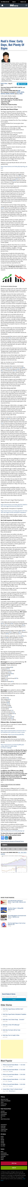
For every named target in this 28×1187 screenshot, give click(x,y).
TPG (10, 715)
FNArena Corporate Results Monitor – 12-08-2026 (14, 1074)
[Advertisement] (14, 23)
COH (7, 369)
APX (24, 630)
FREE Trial (14, 1163)
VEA (13, 716)
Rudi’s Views (3, 1130)
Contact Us (3, 1105)
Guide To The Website (5, 1100)
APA (9, 675)
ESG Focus (3, 1115)
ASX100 (3, 93)
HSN (23, 625)
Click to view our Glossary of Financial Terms (12, 841)
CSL (2, 423)
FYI (1, 1117)
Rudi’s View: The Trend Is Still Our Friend (11, 1030)
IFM (12, 623)
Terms (2, 1102)
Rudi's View (4, 83)
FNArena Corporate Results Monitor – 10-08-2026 (14, 1084)
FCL (20, 633)
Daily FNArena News (5, 1119)
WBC (12, 673)
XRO (22, 636)
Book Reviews (4, 1112)
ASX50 (22, 92)
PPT (8, 669)
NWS (2, 208)
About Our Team (4, 1099)
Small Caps (3, 1126)
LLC (12, 710)
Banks (2, 1151)
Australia (11, 1066)
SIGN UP (14, 1168)
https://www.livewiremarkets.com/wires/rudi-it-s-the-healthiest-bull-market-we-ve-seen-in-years (13, 731)
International (4, 1124)
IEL (2, 370)
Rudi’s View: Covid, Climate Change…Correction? (13, 1019)
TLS (6, 676)
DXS (6, 680)
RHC (9, 418)
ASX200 (7, 93)
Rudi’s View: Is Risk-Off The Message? (11, 1025)
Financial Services (4, 1154)
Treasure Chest (4, 1129)
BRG (23, 367)
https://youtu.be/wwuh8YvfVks (16, 734)
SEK (10, 338)
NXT (2, 623)
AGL (9, 699)
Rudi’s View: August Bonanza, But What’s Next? (13, 1009)
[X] (10, 837)
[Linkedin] (6, 837)
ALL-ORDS (19, 93)
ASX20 (18, 92)
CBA (18, 369)
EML (10, 632)
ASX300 (12, 93)
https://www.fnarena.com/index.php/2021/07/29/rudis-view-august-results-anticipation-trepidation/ (14, 511)
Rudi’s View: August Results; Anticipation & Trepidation (14, 1014)
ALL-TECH (3, 1145)
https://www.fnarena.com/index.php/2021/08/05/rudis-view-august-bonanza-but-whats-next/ (14, 505)
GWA (9, 672)
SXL (14, 713)
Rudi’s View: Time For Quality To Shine (11, 1035)
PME (7, 637)
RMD (14, 180)
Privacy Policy (4, 1103)
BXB (8, 702)
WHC (12, 718)
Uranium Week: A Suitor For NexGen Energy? (12, 1089)
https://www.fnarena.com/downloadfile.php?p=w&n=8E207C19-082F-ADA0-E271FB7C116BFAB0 (12, 746)
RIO (19, 90)
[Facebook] (2, 837)
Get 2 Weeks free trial (5, 1)
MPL (12, 681)
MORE (2, 1159)
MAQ (7, 633)
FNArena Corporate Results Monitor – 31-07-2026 (14, 1079)
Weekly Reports (12, 1091)
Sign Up (14, 1)
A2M (7, 697)
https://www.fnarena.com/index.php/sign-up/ (12, 831)
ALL (11, 367)
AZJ (11, 667)
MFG (16, 678)
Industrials (3, 1156)
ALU (6, 625)
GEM (10, 707)
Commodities (4, 1114)
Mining (2, 1157)
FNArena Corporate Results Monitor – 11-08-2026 (14, 1064)
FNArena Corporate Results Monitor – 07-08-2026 (14, 1069)
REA (17, 179)
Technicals (3, 1127)
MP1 (19, 632)
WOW (14, 370)
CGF (8, 704)
